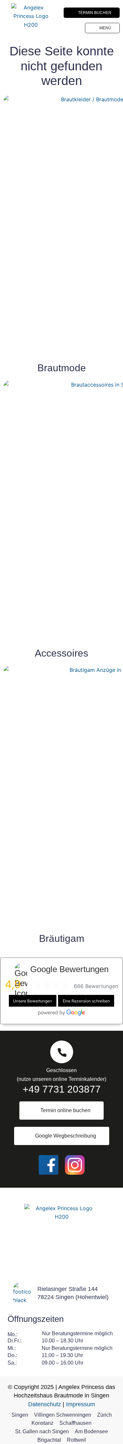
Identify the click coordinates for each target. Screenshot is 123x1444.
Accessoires (61, 653)
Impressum (80, 1404)
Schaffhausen (75, 1423)
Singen (19, 1415)
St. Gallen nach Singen (42, 1431)
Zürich (104, 1415)
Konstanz (42, 1423)
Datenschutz (44, 1404)
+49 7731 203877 (62, 1089)
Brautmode (61, 367)
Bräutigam (61, 938)
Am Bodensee (91, 1431)
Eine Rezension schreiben (86, 1000)
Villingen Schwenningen (62, 1415)
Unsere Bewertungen (32, 1000)
